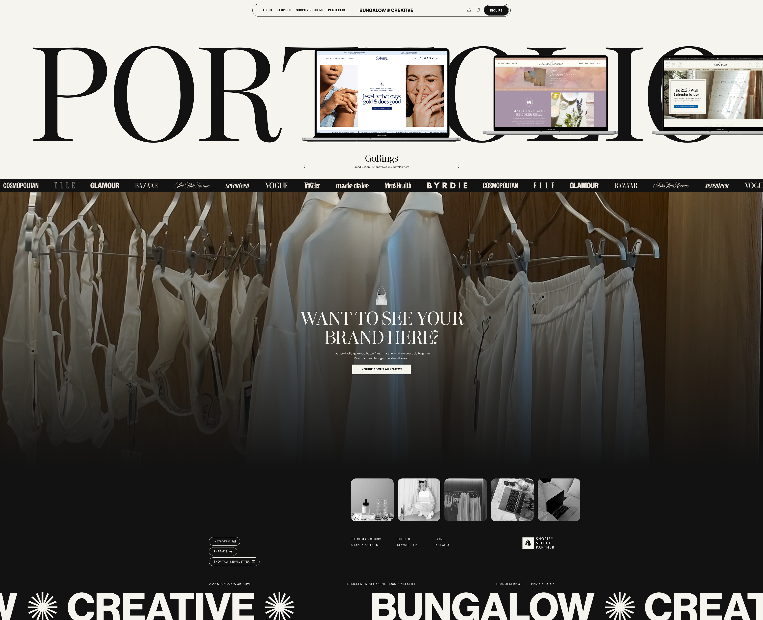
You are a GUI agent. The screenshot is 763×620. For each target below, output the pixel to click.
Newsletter (407, 545)
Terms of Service (508, 584)
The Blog (404, 539)
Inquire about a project (381, 369)
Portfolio (441, 545)
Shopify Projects (364, 545)
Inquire (496, 10)
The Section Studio (366, 539)
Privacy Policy (542, 584)
